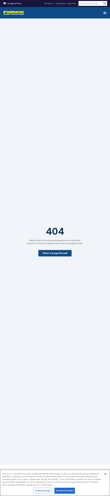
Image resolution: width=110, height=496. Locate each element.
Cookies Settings (42, 490)
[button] (104, 12)
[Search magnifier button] (104, 3)
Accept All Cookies (64, 490)
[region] (55, 483)
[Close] (105, 474)
